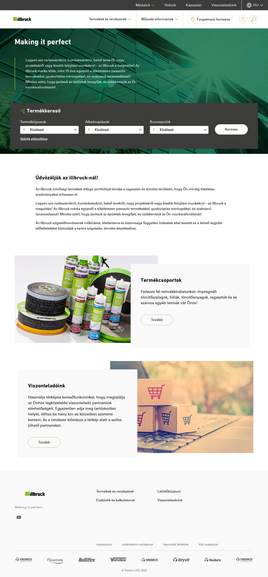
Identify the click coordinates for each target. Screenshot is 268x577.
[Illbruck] (25, 19)
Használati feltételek (176, 544)
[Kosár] (243, 19)
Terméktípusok (33, 122)
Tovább (157, 320)
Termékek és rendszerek (115, 491)
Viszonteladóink (223, 5)
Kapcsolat (193, 5)
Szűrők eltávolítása (34, 138)
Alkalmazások (97, 122)
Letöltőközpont (169, 491)
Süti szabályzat (208, 544)
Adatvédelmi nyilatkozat (137, 544)
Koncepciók (160, 122)
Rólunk (170, 5)
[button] (110, 19)
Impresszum (104, 544)
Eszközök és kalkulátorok (115, 500)
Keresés (231, 129)
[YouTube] (19, 520)
